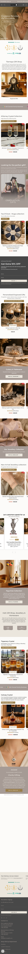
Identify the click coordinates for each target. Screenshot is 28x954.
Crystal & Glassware (5, 946)
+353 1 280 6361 (4, 927)
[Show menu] (2, 5)
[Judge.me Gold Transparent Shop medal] (17, 47)
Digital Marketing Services (8, 794)
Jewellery (3, 944)
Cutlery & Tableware (5, 949)
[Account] (23, 5)
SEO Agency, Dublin (20, 794)
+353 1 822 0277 (4, 934)
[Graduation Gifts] (13, 189)
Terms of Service (6, 915)
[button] (4, 5)
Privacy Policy (23, 914)
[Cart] (26, 5)
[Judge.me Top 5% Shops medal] (17, 887)
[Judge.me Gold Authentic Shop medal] (11, 47)
